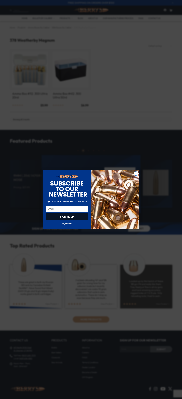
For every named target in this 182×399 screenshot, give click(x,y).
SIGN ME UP (67, 216)
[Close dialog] (136, 173)
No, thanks (67, 223)
